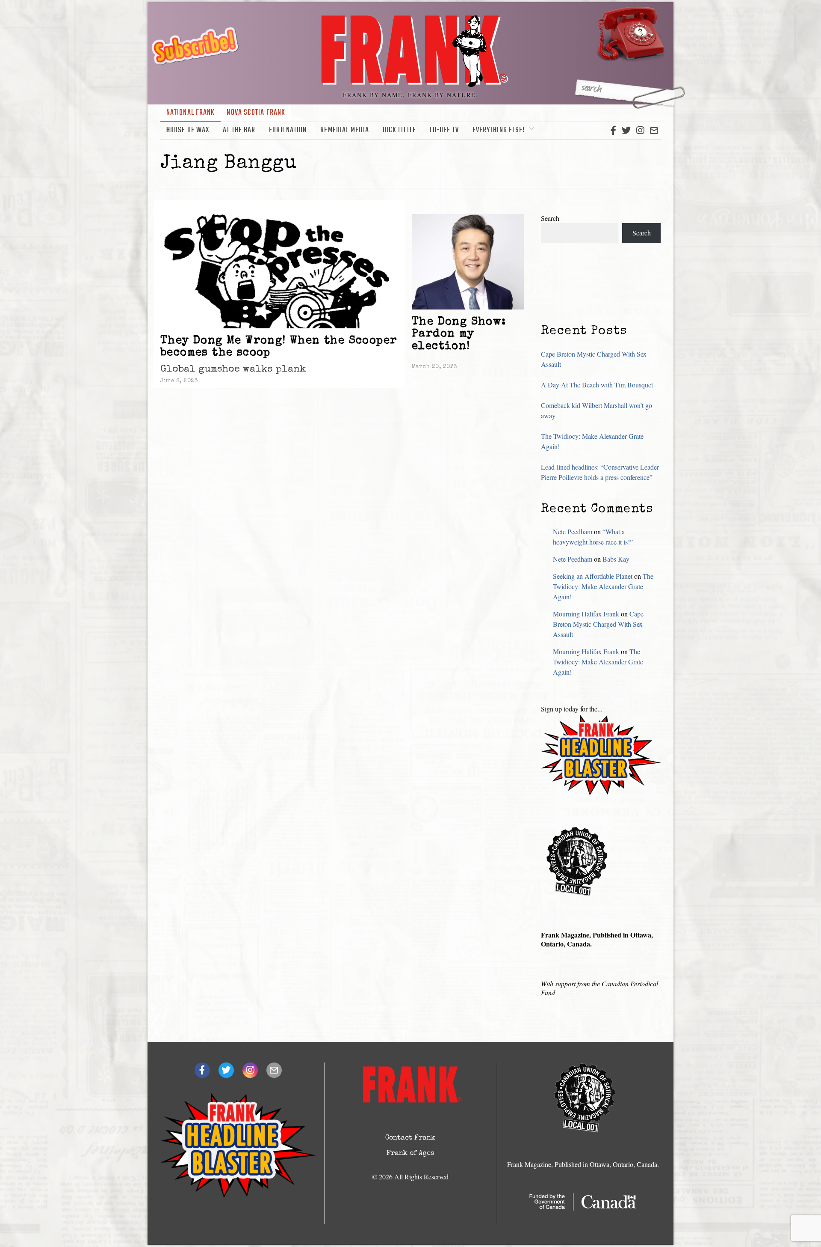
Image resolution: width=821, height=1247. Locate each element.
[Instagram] (640, 130)
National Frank (190, 113)
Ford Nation (288, 130)
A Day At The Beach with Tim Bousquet (597, 384)
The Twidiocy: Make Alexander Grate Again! (603, 586)
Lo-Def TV (444, 130)
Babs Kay (615, 558)
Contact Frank (410, 1138)
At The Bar (239, 130)
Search (550, 218)
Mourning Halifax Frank (586, 613)
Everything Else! (499, 130)
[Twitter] (626, 130)
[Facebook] (613, 130)
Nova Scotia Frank (256, 113)
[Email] (654, 130)
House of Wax (187, 130)
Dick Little (399, 130)
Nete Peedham (572, 531)
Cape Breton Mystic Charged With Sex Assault (598, 624)
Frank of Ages (410, 1153)
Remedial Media (344, 130)
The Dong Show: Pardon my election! (459, 334)
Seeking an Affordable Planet (592, 575)
